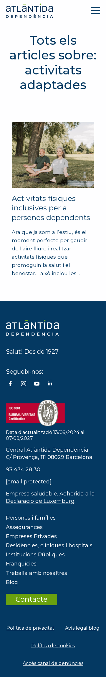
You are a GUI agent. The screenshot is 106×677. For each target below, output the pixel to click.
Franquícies (21, 563)
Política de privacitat (30, 628)
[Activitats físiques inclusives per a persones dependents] (53, 155)
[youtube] (36, 383)
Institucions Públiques (35, 554)
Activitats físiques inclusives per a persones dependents (51, 208)
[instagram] (23, 383)
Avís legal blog (82, 628)
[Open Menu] (95, 10)
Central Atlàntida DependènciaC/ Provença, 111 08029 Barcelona (49, 453)
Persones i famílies (31, 518)
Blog (12, 582)
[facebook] (10, 383)
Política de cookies (53, 645)
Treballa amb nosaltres (36, 573)
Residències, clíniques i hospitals (49, 545)
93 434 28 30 (23, 469)
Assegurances (24, 527)
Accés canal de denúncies (53, 663)
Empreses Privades (31, 536)
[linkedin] (50, 383)
